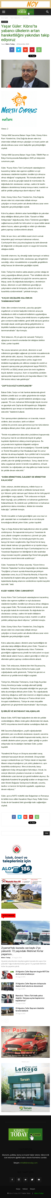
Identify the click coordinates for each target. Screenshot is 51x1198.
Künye (18, 1189)
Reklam (25, 1189)
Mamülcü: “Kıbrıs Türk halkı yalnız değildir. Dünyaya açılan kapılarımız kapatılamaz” (30, 998)
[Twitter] (32, 1179)
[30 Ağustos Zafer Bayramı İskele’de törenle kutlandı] (7, 1011)
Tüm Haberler (15, 18)
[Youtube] (38, 1179)
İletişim (32, 1189)
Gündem (26, 18)
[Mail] (25, 1179)
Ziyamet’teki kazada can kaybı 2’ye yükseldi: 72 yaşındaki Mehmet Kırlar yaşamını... (22, 951)
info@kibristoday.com (29, 1163)
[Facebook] (12, 1179)
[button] (47, 12)
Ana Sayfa (4, 18)
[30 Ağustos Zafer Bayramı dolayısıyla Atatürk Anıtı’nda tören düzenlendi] (7, 986)
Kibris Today (10, 44)
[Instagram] (18, 1179)
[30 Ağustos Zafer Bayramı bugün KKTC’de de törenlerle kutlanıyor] (7, 974)
